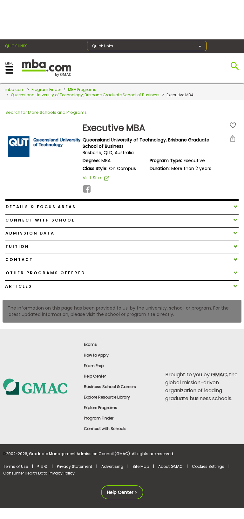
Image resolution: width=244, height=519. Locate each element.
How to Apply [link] (96, 355)
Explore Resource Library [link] (107, 397)
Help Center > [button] (122, 492)
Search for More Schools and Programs (46, 112)
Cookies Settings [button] (208, 466)
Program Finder (46, 89)
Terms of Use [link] (15, 466)
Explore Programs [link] (100, 407)
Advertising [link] (112, 466)
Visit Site (92, 177)
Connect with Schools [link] (105, 428)
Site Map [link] (140, 466)
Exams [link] (90, 344)
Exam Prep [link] (94, 365)
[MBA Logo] (46, 67)
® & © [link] (42, 466)
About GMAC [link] (170, 466)
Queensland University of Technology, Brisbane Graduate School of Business (85, 95)
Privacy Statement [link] (74, 466)
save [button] (233, 125)
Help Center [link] (95, 376)
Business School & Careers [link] (110, 386)
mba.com (14, 89)
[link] (40, 386)
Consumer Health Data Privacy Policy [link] (39, 473)
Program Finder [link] (98, 418)
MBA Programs (82, 89)
